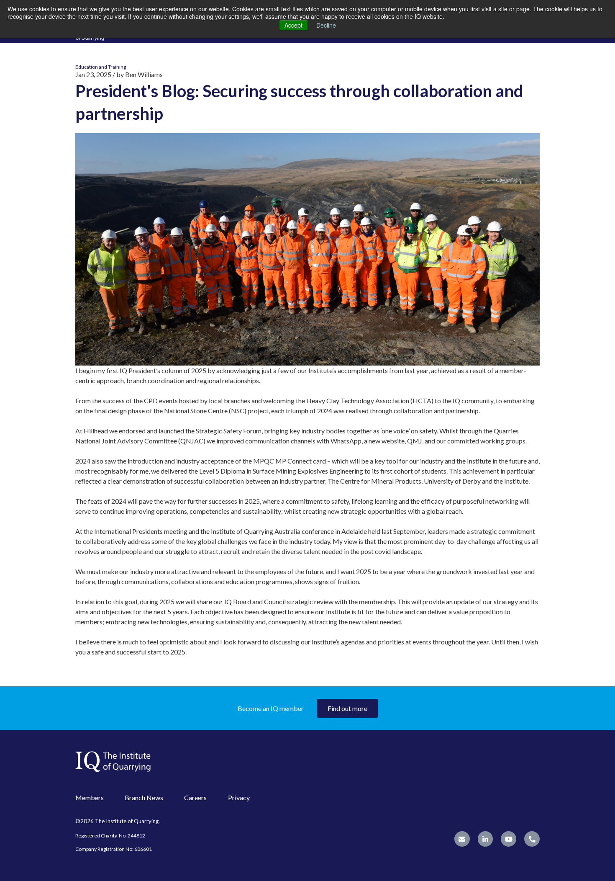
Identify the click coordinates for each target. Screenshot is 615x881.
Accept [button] (293, 25)
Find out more (347, 708)
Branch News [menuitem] (144, 797)
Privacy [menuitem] (239, 797)
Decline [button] (326, 25)
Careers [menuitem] (195, 797)
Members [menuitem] (89, 797)
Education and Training (100, 67)
